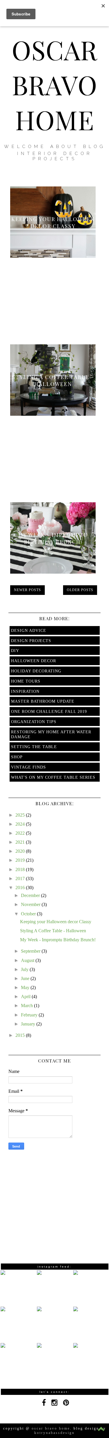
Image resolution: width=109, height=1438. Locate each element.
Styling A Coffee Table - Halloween (53, 380)
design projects (31, 641)
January (28, 1023)
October (29, 913)
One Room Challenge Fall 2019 (49, 711)
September (31, 951)
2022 (20, 833)
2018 (20, 869)
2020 (20, 851)
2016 (20, 887)
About (64, 146)
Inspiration (25, 691)
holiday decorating (36, 671)
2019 (20, 860)
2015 (20, 1035)
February (30, 1014)
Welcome (25, 146)
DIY (15, 650)
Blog (94, 146)
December (31, 895)
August (28, 960)
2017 (20, 878)
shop (17, 757)
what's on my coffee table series (53, 777)
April (26, 996)
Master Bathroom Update (42, 701)
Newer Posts (27, 590)
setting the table (34, 747)
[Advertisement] (54, 294)
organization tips (33, 722)
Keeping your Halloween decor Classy (53, 223)
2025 (20, 815)
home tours (25, 681)
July (25, 969)
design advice (28, 630)
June (26, 978)
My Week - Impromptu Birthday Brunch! (53, 538)
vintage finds (28, 767)
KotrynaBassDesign (54, 1433)
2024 (20, 824)
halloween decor (33, 661)
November (31, 904)
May (26, 987)
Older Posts (80, 590)
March (27, 1005)
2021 (20, 842)
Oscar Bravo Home (54, 84)
